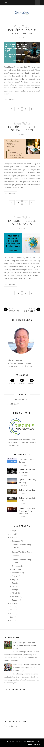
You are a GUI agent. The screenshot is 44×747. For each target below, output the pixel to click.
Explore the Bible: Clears (27, 490)
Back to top (33, 744)
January (15, 600)
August (14, 576)
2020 (12, 603)
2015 (11, 620)
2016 (12, 617)
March (14, 593)
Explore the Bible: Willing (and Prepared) (27, 470)
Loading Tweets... (11, 726)
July (13, 579)
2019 (12, 607)
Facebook (12, 384)
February (15, 596)
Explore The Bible (22, 27)
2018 (11, 610)
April (14, 590)
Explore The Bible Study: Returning (27, 481)
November (16, 566)
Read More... (10, 100)
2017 (11, 613)
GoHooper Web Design (19, 741)
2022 (12, 534)
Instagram (31, 384)
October (15, 569)
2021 (11, 538)
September (16, 573)
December (16, 541)
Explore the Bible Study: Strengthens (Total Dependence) (27, 511)
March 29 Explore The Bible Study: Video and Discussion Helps (24, 645)
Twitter (22, 384)
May (13, 586)
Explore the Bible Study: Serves (27, 499)
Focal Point (12, 404)
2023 (12, 531)
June (14, 583)
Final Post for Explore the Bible (26, 460)
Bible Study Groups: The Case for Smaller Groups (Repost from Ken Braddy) (26, 668)
